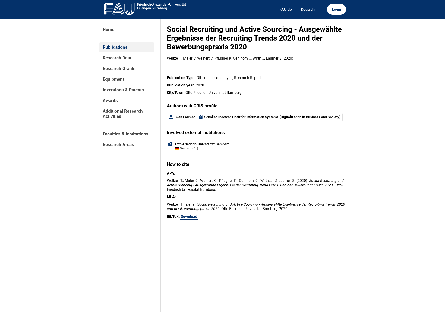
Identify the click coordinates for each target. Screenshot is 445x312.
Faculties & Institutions (125, 134)
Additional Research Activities (123, 114)
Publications (115, 47)
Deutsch (308, 9)
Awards (110, 100)
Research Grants (119, 68)
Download (189, 216)
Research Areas (118, 144)
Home (108, 29)
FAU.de (286, 9)
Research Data (117, 57)
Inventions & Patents (123, 89)
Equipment (113, 79)
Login (336, 9)
